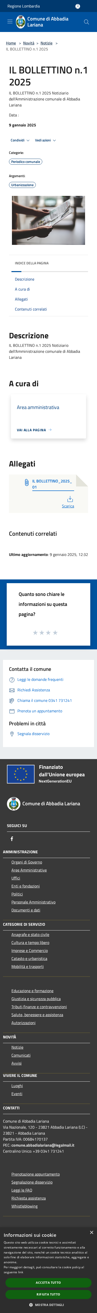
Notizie (46, 43)
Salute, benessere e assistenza (37, 1015)
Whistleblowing (24, 1206)
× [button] (91, 1233)
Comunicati (21, 1055)
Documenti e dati (25, 910)
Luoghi (17, 1086)
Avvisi (16, 1063)
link (20, 1272)
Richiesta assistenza (28, 1198)
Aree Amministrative (29, 870)
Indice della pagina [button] (31, 263)
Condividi (18, 140)
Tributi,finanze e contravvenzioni (39, 1007)
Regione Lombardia (23, 6)
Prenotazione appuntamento (35, 1174)
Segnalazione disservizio (31, 1182)
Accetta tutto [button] (48, 1283)
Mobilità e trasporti (27, 966)
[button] (48, 1304)
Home (11, 43)
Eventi (16, 1094)
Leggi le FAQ (21, 1190)
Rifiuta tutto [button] (48, 1294)
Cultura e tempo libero (30, 942)
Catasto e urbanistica (29, 958)
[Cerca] (87, 22)
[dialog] (48, 1270)
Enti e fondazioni (25, 886)
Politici (17, 894)
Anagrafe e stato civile (30, 934)
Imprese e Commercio (29, 950)
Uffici (15, 878)
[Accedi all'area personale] (78, 6)
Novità (28, 43)
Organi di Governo (26, 862)
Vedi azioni (43, 140)
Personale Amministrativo (33, 902)
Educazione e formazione (32, 991)
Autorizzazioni (23, 1023)
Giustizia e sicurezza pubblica (36, 999)
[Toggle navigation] (10, 21)
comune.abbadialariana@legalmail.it (42, 1145)
